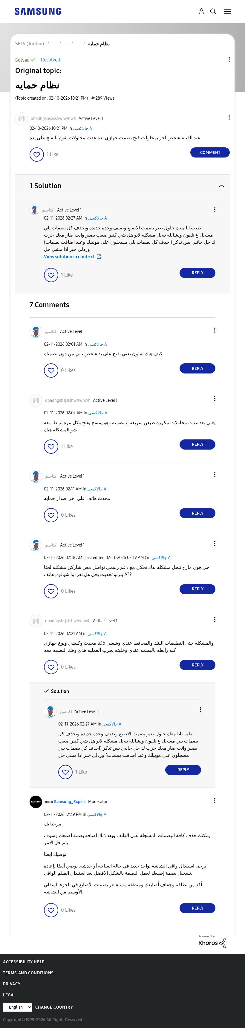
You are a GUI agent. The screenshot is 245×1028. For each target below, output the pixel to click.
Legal (9, 995)
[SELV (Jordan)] (37, 11)
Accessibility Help (24, 961)
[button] (219, 117)
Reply (197, 272)
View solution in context (69, 257)
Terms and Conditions (28, 972)
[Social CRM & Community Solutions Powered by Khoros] (212, 941)
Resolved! (51, 60)
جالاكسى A (82, 128)
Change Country (54, 1007)
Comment (210, 152)
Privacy (11, 984)
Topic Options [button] (219, 59)
